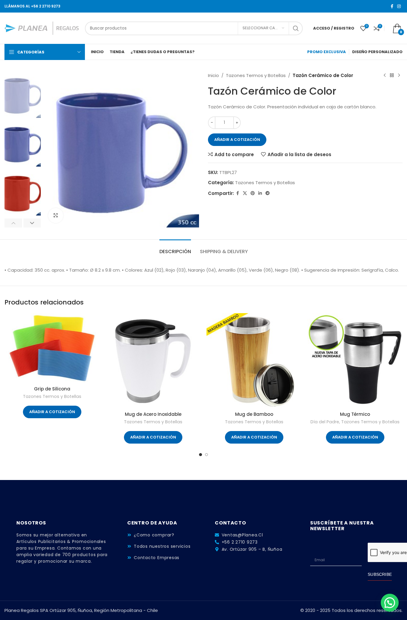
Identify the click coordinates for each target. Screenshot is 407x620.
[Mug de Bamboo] (254, 360)
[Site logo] (41, 28)
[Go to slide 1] (200, 454)
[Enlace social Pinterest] (253, 193)
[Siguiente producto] (399, 75)
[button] (13, 223)
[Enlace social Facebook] (391, 6)
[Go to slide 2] (206, 454)
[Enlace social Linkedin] (260, 193)
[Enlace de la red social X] (245, 193)
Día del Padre (324, 422)
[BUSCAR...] (296, 28)
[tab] (175, 248)
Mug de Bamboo (254, 414)
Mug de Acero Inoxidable (153, 414)
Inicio (213, 75)
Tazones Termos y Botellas (256, 75)
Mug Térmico (355, 414)
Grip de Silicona (52, 389)
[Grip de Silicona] (52, 348)
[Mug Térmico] (355, 360)
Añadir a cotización (237, 139)
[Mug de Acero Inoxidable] (153, 360)
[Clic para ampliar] (55, 215)
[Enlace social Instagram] (399, 6)
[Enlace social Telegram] (267, 193)
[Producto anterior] (384, 75)
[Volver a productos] (391, 75)
